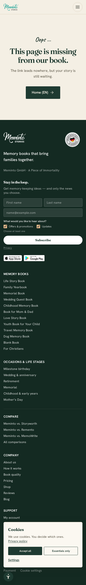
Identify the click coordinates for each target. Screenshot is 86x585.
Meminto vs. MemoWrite (21, 436)
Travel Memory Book (18, 330)
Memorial (10, 387)
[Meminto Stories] (11, 7)
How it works (12, 468)
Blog (6, 499)
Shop (7, 487)
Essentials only (61, 551)
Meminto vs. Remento (19, 430)
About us (10, 462)
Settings (13, 560)
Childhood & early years (21, 393)
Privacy (8, 247)
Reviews (9, 493)
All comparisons (15, 442)
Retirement (11, 381)
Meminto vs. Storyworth (20, 424)
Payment (10, 570)
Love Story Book (15, 318)
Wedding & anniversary (20, 375)
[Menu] (77, 7)
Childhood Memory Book (21, 306)
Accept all (25, 551)
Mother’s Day (13, 400)
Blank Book (11, 342)
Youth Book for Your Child (22, 324)
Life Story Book (14, 281)
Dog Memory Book (16, 336)
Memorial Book (14, 293)
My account (12, 518)
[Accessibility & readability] (8, 576)
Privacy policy (17, 541)
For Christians (14, 349)
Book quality (12, 474)
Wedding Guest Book (18, 299)
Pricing (8, 481)
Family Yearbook (15, 287)
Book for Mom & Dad (18, 312)
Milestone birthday (17, 369)
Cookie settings (31, 570)
